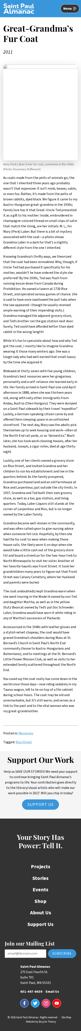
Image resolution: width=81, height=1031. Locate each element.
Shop (40, 901)
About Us (40, 912)
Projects (40, 866)
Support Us (40, 805)
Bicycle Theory (47, 1022)
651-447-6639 (31, 991)
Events (40, 889)
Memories (26, 733)
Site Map (66, 1017)
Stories (40, 878)
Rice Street (24, 742)
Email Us (52, 991)
